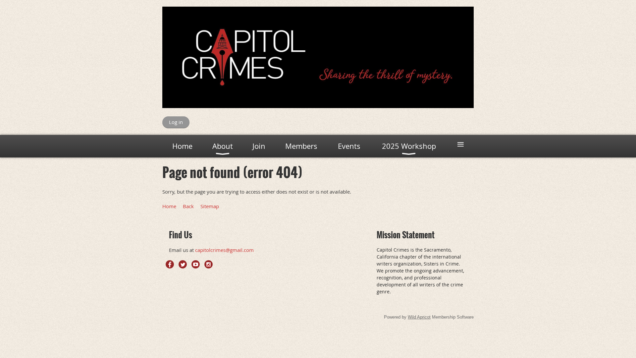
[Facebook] (170, 264)
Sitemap (209, 206)
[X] (183, 264)
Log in (176, 122)
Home (169, 206)
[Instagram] (208, 264)
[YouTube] (195, 264)
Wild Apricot (419, 317)
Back (188, 206)
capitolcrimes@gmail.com (224, 250)
